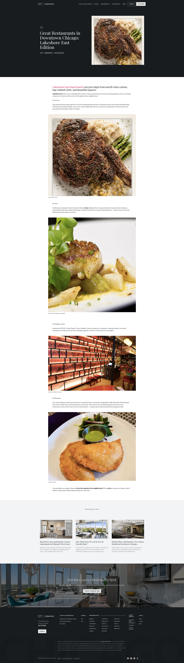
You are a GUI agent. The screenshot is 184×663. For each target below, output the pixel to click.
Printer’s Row (105, 626)
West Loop (116, 626)
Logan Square (105, 621)
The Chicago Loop (59, 52)
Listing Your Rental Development (132, 621)
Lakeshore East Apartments (68, 87)
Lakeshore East (48, 52)
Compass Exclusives (131, 628)
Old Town (104, 623)
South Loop (116, 618)
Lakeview (91, 631)
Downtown (91, 621)
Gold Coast (91, 626)
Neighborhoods (105, 4)
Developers (131, 625)
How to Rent (62, 623)
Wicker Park (117, 628)
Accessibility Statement (67, 658)
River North (104, 628)
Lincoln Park (104, 618)
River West (104, 631)
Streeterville (117, 621)
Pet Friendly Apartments (65, 621)
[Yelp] (137, 658)
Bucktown (91, 618)
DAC (42, 52)
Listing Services (116, 4)
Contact (131, 4)
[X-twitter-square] (131, 658)
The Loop (116, 623)
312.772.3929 (141, 4)
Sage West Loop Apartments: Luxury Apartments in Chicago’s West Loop (55, 542)
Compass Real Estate (106, 641)
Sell (82, 621)
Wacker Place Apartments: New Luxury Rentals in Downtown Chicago (128, 542)
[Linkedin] (134, 658)
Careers (141, 621)
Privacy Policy (77, 658)
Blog (140, 623)
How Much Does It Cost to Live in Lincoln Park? (89, 542)
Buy (82, 618)
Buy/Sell (96, 4)
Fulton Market (92, 623)
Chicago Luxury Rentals (85, 4)
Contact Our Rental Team (92, 591)
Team (140, 618)
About (124, 4)
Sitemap (59, 658)
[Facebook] (128, 658)
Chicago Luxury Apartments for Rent (68, 618)
